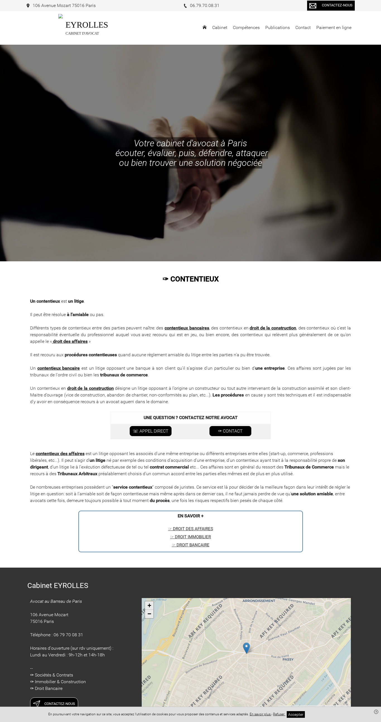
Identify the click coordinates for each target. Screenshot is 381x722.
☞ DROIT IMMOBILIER (190, 536)
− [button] (149, 613)
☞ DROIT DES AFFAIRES (190, 528)
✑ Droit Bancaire (46, 688)
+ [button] (149, 605)
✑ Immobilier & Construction (58, 681)
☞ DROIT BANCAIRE (190, 545)
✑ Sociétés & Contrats (51, 675)
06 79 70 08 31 (68, 634)
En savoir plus (260, 714)
